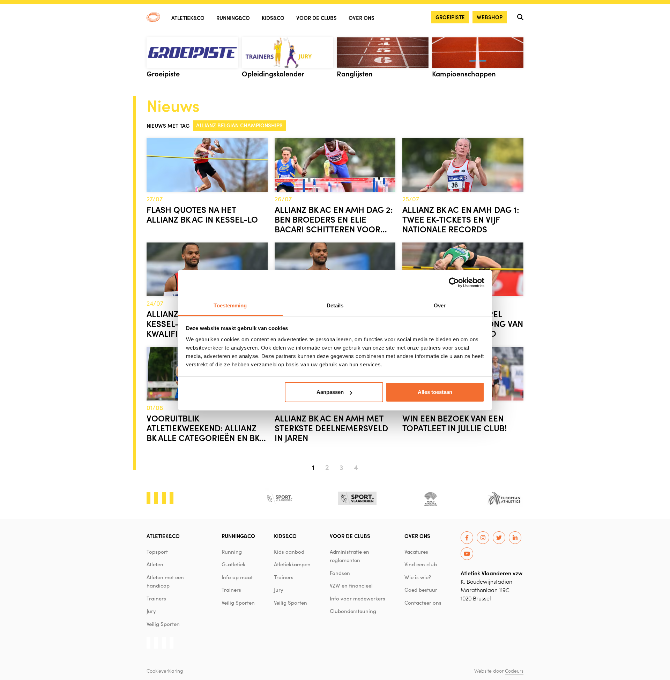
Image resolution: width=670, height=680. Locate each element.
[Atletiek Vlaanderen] (153, 17)
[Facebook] (467, 537)
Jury (151, 610)
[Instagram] (483, 537)
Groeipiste (450, 17)
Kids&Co (273, 17)
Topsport (157, 551)
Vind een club (420, 564)
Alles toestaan (435, 392)
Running (232, 551)
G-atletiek (233, 564)
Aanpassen (330, 392)
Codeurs (514, 670)
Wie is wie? (417, 577)
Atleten (155, 564)
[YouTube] (467, 553)
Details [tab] (335, 305)
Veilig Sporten (163, 623)
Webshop (489, 17)
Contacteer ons (422, 602)
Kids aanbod (289, 551)
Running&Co (233, 17)
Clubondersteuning (353, 610)
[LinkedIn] (515, 537)
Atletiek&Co (187, 17)
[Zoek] (520, 17)
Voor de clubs (316, 17)
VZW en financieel (351, 585)
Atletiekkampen (292, 564)
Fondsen (340, 572)
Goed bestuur (420, 589)
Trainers (156, 598)
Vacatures (416, 551)
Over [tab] (440, 305)
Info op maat (237, 577)
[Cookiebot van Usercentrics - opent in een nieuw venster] (453, 282)
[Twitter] (499, 537)
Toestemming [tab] (230, 305)
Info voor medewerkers (357, 598)
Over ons (361, 17)
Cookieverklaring (165, 670)
